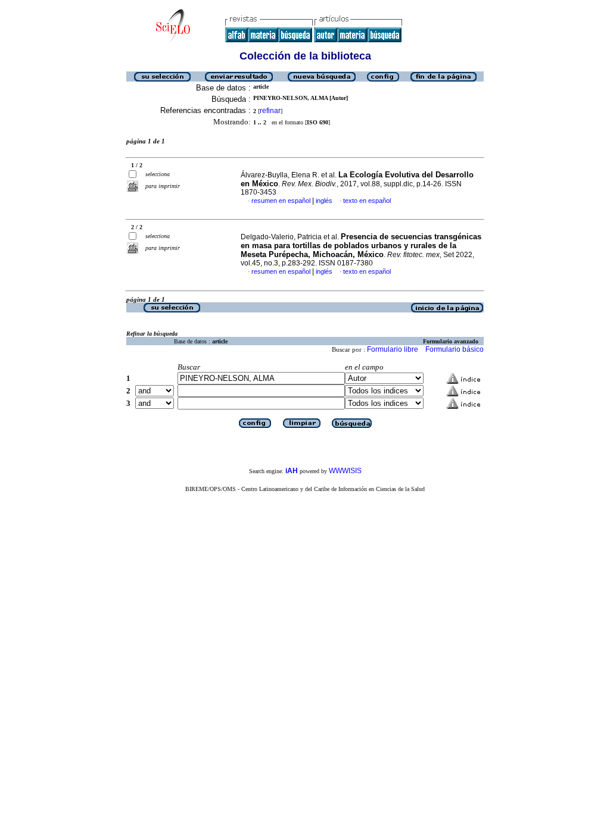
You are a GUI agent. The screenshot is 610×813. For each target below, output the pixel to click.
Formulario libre (392, 349)
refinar (270, 111)
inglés (324, 200)
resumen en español (280, 200)
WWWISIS (345, 471)
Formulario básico (454, 349)
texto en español (367, 200)
